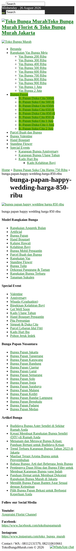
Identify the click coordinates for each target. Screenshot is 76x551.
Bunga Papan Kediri (23, 394)
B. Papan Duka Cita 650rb (36, 106)
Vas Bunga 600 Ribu (32, 71)
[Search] (3, 4)
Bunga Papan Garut (23, 371)
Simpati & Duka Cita (24, 324)
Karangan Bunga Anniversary (38, 151)
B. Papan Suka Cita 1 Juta (36, 121)
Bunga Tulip (18, 266)
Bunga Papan (19, 94)
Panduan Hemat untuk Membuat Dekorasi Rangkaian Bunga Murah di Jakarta (38, 477)
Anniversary (18, 298)
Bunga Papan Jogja (23, 382)
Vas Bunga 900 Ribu (32, 83)
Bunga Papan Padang (24, 405)
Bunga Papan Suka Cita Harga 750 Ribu (40, 170)
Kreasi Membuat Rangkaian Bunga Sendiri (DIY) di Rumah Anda (39, 435)
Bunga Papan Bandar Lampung (31, 398)
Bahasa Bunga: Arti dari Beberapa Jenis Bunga (41, 464)
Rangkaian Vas (20, 258)
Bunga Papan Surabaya (25, 386)
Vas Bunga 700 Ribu (32, 75)
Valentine (16, 294)
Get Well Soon (20, 309)
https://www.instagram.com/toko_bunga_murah (33, 536)
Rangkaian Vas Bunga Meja (29, 52)
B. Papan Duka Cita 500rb (36, 98)
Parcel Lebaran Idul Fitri (26, 328)
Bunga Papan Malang (24, 390)
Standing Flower (21, 144)
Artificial (16, 232)
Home (6, 170)
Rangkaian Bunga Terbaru (27, 273)
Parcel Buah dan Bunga (26, 132)
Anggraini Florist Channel (19, 514)
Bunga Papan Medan (24, 409)
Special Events (20, 147)
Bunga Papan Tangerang (26, 356)
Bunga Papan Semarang (26, 375)
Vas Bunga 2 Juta (30, 90)
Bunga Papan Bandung (25, 363)
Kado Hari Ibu (28, 159)
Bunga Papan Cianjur (24, 367)
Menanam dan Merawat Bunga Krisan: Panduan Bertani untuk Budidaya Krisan (37, 443)
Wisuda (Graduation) (24, 301)
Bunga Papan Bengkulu (26, 401)
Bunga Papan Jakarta (24, 352)
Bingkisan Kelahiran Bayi (27, 305)
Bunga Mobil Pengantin (26, 251)
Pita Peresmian (20, 320)
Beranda (15, 49)
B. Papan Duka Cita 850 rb (37, 113)
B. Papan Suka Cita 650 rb (36, 109)
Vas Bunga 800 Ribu (32, 79)
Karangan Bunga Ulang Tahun (39, 155)
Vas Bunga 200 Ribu (32, 56)
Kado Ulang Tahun (23, 313)
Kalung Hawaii (20, 243)
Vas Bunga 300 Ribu (32, 60)
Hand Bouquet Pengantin (27, 317)
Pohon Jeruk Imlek (22, 336)
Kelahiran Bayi (20, 247)
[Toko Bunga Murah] (16, 41)
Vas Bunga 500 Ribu (32, 68)
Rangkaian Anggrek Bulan (28, 228)
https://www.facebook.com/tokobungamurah (31, 525)
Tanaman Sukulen (22, 277)
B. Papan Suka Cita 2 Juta (36, 128)
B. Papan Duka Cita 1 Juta (36, 125)
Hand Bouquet (20, 140)
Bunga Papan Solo (22, 379)
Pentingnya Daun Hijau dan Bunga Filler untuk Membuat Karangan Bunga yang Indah (41, 469)
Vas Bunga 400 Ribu (32, 64)
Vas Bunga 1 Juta (30, 87)
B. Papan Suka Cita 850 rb (36, 117)
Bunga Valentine (21, 136)
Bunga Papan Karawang (26, 360)
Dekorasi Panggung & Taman (30, 269)
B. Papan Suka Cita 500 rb (36, 102)
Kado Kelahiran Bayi (41, 163)
